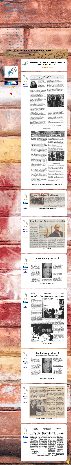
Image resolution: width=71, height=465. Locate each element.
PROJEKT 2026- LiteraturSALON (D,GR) (13, 8)
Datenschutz (42, 462)
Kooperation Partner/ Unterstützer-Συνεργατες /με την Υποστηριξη (18, 16)
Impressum (34, 462)
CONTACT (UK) (7, 20)
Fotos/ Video (6, 13)
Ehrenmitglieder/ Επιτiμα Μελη (10, 5)
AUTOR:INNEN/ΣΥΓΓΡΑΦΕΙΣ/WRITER (12, 4)
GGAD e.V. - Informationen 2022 (14, 31)
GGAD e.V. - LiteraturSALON (17, 43)
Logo (54, 462)
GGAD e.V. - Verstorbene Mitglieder (15, 26)
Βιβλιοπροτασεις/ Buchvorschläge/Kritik (12, 10)
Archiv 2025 (6, 22)
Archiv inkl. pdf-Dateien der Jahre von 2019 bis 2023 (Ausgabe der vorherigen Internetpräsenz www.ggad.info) (29, 23)
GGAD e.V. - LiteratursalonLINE (17, 44)
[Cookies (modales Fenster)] (68, 462)
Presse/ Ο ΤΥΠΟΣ (7, 14)
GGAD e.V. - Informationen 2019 (14, 35)
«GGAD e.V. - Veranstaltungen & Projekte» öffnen (22, 40)
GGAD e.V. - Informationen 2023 (14, 29)
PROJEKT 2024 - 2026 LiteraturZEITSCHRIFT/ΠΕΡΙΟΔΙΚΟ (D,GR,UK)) (20, 11)
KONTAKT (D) (6, 17)
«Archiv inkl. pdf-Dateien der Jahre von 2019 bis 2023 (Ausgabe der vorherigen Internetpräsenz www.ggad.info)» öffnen (35, 25)
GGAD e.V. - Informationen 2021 (14, 32)
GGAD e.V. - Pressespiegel (13, 37)
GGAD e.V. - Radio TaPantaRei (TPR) (19, 46)
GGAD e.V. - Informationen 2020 (14, 34)
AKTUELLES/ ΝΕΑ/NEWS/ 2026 (11, 2)
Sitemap (49, 462)
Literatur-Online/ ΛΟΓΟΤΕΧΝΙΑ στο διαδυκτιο (14, 7)
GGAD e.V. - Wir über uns (13, 47)
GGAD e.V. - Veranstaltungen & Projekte (16, 38)
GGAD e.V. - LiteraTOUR (16, 41)
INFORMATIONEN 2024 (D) (13, 28)
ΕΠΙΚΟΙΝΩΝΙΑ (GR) (8, 19)
